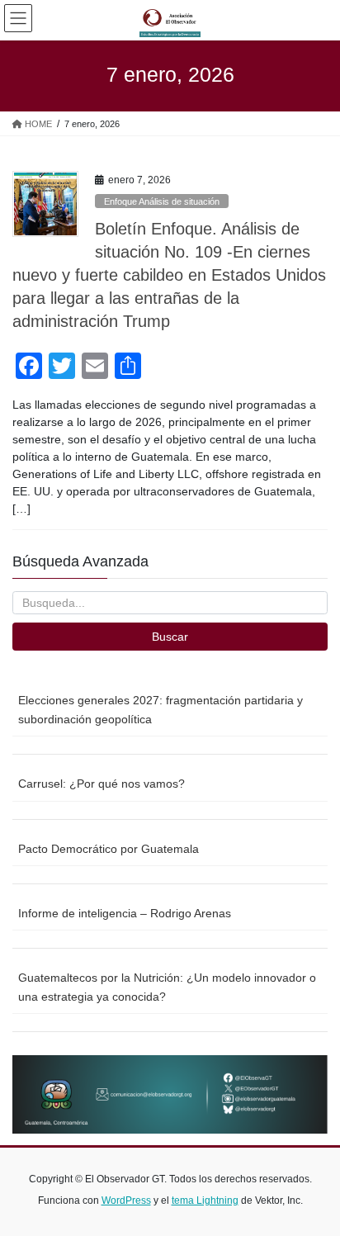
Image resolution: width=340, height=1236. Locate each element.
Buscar (170, 636)
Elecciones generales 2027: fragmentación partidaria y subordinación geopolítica (160, 710)
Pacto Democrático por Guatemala (108, 848)
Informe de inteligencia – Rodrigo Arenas (124, 913)
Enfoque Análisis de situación (162, 201)
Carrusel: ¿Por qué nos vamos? (101, 783)
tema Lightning (205, 1200)
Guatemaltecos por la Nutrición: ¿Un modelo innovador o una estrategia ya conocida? (167, 987)
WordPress (126, 1200)
